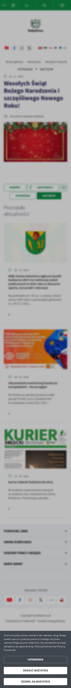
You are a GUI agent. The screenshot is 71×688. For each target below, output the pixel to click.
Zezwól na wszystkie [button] (35, 681)
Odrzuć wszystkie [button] (35, 670)
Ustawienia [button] (35, 659)
